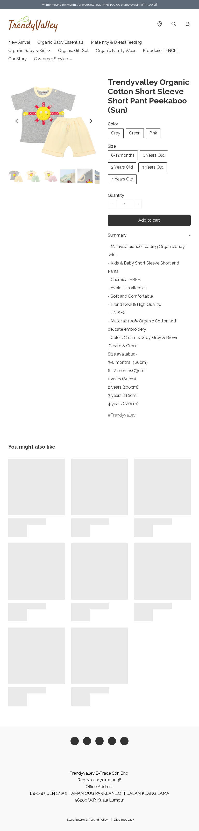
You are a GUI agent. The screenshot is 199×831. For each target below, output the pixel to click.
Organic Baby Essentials (60, 42)
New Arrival (19, 42)
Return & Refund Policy (91, 819)
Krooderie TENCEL (161, 50)
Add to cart (149, 220)
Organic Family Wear (116, 50)
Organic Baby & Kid (27, 50)
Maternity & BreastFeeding (116, 42)
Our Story (17, 58)
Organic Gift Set (73, 50)
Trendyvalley (123, 415)
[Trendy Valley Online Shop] (33, 24)
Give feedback (124, 819)
